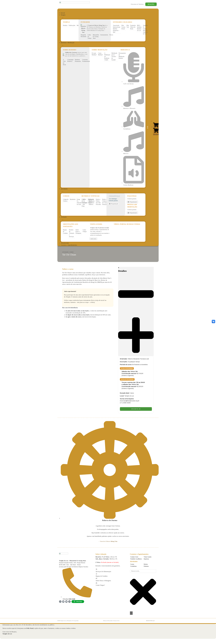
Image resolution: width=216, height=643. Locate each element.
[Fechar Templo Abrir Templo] (62, 17)
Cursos (71, 252)
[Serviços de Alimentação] (96, 569)
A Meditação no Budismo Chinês (107, 56)
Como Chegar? (100, 585)
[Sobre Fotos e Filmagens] (96, 578)
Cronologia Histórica (70, 60)
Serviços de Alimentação (103, 571)
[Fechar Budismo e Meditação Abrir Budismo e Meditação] (62, 45)
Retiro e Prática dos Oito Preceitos (98, 202)
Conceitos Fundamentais (86, 60)
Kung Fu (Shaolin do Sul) (79, 202)
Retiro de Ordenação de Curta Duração (105, 202)
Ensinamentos (104, 35)
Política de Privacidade (108, 620)
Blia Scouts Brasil (123, 27)
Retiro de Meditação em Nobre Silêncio (92, 202)
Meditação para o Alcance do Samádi (114, 56)
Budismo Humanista (78, 60)
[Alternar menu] (58, 10)
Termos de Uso (116, 620)
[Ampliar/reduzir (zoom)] (1, 640)
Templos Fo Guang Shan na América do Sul (145, 30)
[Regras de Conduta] (96, 574)
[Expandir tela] (4, 640)
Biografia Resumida (83, 35)
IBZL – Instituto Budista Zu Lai (139, 28)
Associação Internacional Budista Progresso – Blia (116, 29)
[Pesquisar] (131, 613)
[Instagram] (60, 601)
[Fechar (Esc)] (10, 640)
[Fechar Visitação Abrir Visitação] (62, 219)
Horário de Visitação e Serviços (71, 233)
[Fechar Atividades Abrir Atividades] (62, 191)
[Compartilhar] (7, 640)
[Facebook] (63, 601)
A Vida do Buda (64, 62)
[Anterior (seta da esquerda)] (1, 642)
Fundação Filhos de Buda (133, 27)
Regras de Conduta (65, 231)
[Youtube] (66, 601)
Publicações (72, 25)
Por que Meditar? (94, 54)
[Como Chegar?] (96, 583)
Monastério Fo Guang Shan (96, 36)
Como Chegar (85, 230)
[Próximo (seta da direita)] (4, 642)
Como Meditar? (100, 54)
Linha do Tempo (89, 36)
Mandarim (72, 199)
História (65, 25)
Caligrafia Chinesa (65, 200)
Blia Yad (128, 26)
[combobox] (143, 571)
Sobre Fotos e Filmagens (78, 231)
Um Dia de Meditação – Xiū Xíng (84, 203)
